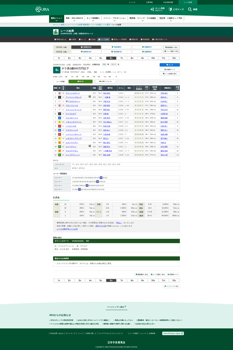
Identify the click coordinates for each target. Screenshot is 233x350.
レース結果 (105, 39)
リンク (80, 333)
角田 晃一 (164, 97)
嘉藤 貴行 (106, 147)
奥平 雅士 (164, 138)
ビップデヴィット (73, 155)
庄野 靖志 (164, 93)
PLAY (81, 81)
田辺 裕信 (106, 93)
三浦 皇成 (106, 134)
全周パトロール (106, 81)
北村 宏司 (106, 118)
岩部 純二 (106, 130)
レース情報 (188, 2)
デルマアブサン (72, 151)
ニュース (132, 2)
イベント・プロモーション (114, 18)
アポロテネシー (74, 101)
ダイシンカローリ (73, 93)
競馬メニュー (56, 18)
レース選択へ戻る (172, 51)
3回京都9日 (117, 47)
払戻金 (93, 39)
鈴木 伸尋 (164, 122)
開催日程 (134, 39)
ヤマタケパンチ (72, 130)
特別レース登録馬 (120, 39)
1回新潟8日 (148, 51)
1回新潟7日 (148, 47)
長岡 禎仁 (106, 110)
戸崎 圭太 (106, 101)
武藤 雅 (107, 97)
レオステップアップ (74, 138)
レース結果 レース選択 (101, 25)
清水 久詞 (164, 155)
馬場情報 (146, 39)
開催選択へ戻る (172, 47)
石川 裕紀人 (107, 122)
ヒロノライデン (72, 143)
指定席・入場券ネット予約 (171, 18)
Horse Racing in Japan (171, 333)
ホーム (55, 25)
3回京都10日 (117, 51)
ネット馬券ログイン (160, 9)
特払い (119, 223)
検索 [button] (195, 9)
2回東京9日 (87, 47)
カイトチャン (71, 147)
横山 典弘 (106, 143)
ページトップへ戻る (172, 286)
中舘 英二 (164, 126)
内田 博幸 (106, 105)
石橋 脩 (106, 114)
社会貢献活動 (168, 2)
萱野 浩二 (164, 130)
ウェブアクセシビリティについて (111, 333)
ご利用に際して (90, 333)
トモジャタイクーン (74, 122)
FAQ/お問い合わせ (57, 333)
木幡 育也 (108, 151)
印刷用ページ (170, 69)
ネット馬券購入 (93, 18)
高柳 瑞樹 (164, 118)
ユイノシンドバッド (74, 110)
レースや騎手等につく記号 (67, 229)
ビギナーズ (178, 9)
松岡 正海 (106, 126)
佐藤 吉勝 (164, 134)
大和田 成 (164, 114)
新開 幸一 (164, 105)
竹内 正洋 (164, 110)
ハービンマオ (71, 126)
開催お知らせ (61, 39)
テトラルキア (71, 114)
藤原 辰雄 (164, 151)
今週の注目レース (160, 39)
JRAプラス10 (100, 226)
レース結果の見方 (171, 73)
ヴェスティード (72, 118)
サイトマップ (71, 333)
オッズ (83, 39)
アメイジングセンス (74, 97)
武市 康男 (164, 147)
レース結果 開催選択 (81, 25)
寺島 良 (163, 143)
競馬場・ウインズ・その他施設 (143, 18)
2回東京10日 (87, 51)
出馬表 (73, 39)
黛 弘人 (106, 138)
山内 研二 (164, 101)
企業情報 (149, 2)
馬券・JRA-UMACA (74, 18)
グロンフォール (72, 105)
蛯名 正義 (106, 155)
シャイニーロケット (74, 134)
